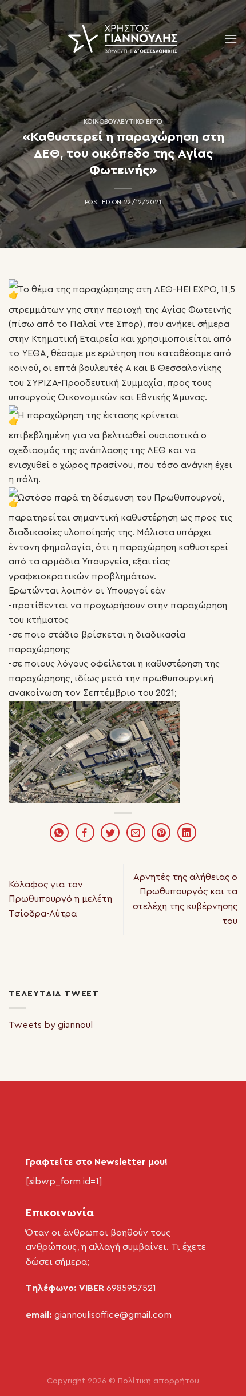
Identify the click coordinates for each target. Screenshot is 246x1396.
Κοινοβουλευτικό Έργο (123, 122)
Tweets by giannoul (51, 1025)
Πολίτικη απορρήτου (158, 1381)
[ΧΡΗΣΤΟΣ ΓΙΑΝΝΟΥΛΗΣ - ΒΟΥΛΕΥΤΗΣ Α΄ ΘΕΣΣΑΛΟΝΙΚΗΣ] (123, 38)
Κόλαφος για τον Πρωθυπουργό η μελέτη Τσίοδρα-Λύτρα (60, 899)
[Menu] (230, 39)
